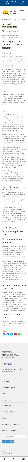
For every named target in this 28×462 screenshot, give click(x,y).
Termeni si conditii (7, 405)
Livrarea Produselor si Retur (9, 387)
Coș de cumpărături (22, 458)
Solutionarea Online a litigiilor (10, 424)
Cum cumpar (6, 375)
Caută (14, 459)
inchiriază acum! (17, 4)
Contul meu (4, 459)
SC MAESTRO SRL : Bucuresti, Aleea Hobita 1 (8, 351)
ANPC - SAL (5, 394)
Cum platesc (6, 381)
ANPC (5, 418)
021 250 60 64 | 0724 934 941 (9, 354)
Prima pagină (7, 19)
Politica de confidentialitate (9, 411)
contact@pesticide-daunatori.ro (10, 355)
